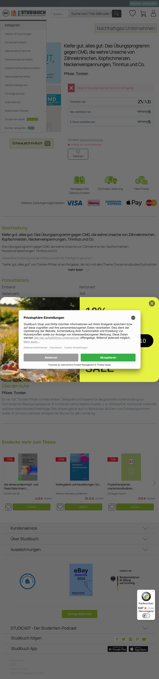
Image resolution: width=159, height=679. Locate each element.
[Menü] (152, 592)
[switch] (146, 615)
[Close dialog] (152, 303)
